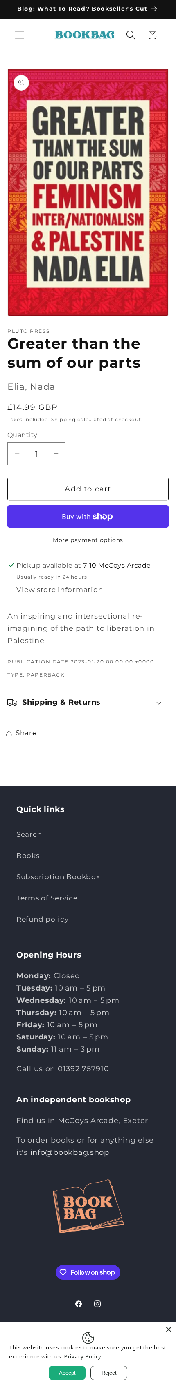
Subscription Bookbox (58, 877)
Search (29, 834)
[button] (20, 35)
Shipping (63, 419)
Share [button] (26, 733)
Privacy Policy (83, 1356)
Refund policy (42, 919)
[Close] (169, 1329)
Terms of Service (47, 898)
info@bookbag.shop (69, 1152)
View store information (59, 590)
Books (28, 855)
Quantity (22, 435)
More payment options (88, 540)
